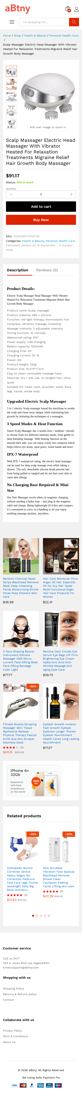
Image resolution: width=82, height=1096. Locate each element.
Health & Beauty (33, 240)
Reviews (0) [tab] (47, 270)
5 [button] (49, 916)
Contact (8, 999)
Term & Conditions (15, 1036)
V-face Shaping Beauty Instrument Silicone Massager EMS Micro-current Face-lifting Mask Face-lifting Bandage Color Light (20, 660)
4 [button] (45, 916)
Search (74, 22)
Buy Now (41, 220)
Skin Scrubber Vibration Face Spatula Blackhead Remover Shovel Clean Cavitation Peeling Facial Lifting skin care (58, 877)
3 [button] (41, 916)
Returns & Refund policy (19, 994)
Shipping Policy (13, 988)
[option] (23, 869)
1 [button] (33, 916)
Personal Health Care (60, 240)
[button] (16, 572)
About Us (9, 1042)
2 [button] (37, 916)
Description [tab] (17, 270)
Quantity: (11, 189)
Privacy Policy (12, 1030)
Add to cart (41, 206)
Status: (11, 182)
